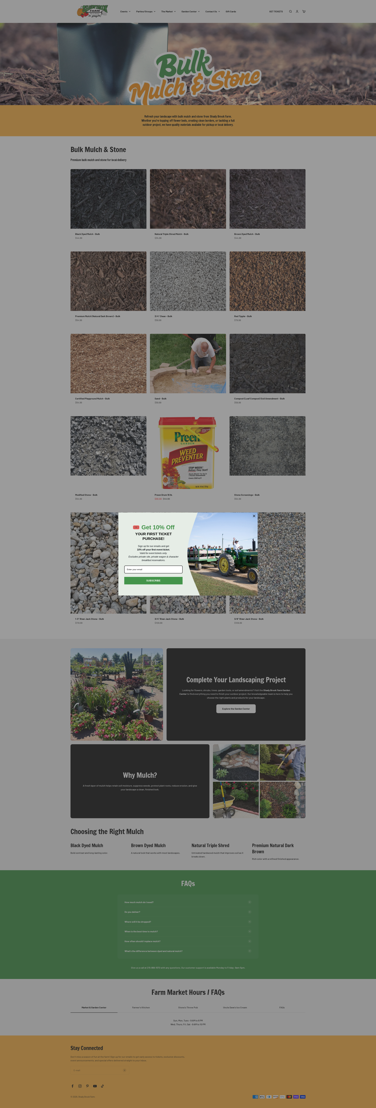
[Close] (254, 516)
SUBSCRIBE (153, 580)
